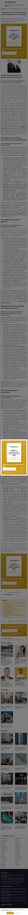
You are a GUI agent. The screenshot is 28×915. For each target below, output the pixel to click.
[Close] (25, 441)
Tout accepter (10, 913)
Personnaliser (18, 913)
